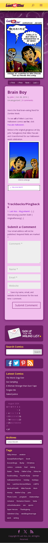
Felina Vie (37, 471)
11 (9, 416)
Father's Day (26, 471)
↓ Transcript (16, 187)
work (9, 518)
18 (9, 419)
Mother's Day (20, 492)
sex (24, 505)
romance (10, 501)
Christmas (30, 463)
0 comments (27, 100)
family (17, 471)
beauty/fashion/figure (15, 459)
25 (9, 423)
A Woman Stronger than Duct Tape (21, 386)
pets (29, 492)
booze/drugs (12, 463)
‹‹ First (12, 82)
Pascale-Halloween (15, 124)
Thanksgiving (25, 509)
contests (18, 467)
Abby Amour (12, 454)
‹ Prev (20, 82)
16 (20, 416)
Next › (27, 82)
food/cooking (12, 476)
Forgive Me (11, 390)
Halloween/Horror (14, 480)
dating (32, 467)
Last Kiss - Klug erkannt (19, 211)
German (36, 476)
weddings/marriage (28, 514)
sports (30, 505)
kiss (8, 484)
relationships (34, 497)
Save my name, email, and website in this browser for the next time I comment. (22, 295)
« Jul (8, 429)
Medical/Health (13, 488)
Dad (25, 467)
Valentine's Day (13, 514)
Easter (9, 471)
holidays (35, 480)
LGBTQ (36, 484)
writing (16, 518)
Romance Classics (23, 501)
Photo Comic (12, 497)
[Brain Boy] (24, 47)
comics (10, 467)
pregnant (23, 497)
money (9, 492)
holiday (26, 480)
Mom (35, 488)
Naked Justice (12, 394)
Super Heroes (12, 509)
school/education (13, 505)
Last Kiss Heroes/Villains (22, 484)
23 (20, 419)
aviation (22, 454)
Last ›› (35, 82)
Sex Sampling (12, 382)
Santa (35, 501)
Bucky (22, 463)
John (12, 97)
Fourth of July (25, 476)
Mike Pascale (26, 488)
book (28, 459)
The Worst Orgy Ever (15, 377)
